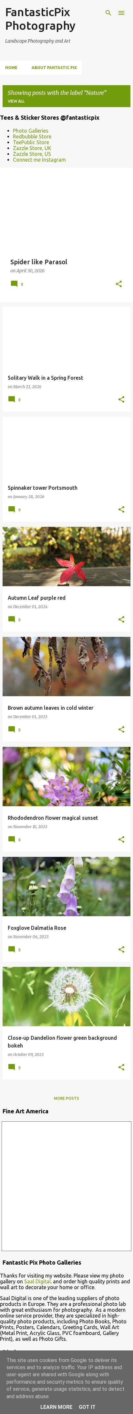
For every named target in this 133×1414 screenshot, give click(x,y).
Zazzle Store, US (32, 154)
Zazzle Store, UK (32, 148)
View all (16, 101)
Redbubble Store (32, 136)
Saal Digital (37, 1281)
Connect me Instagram (39, 160)
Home (11, 67)
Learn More (56, 1407)
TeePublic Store (31, 142)
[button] (119, 284)
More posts (66, 1098)
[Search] (108, 13)
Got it (87, 1407)
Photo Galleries (30, 131)
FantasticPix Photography (40, 18)
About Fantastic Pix (54, 67)
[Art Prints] (66, 1186)
